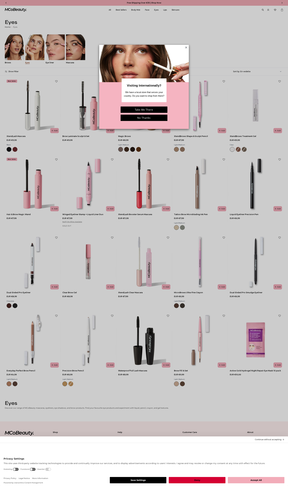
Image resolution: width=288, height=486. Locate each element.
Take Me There (144, 109)
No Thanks (144, 117)
